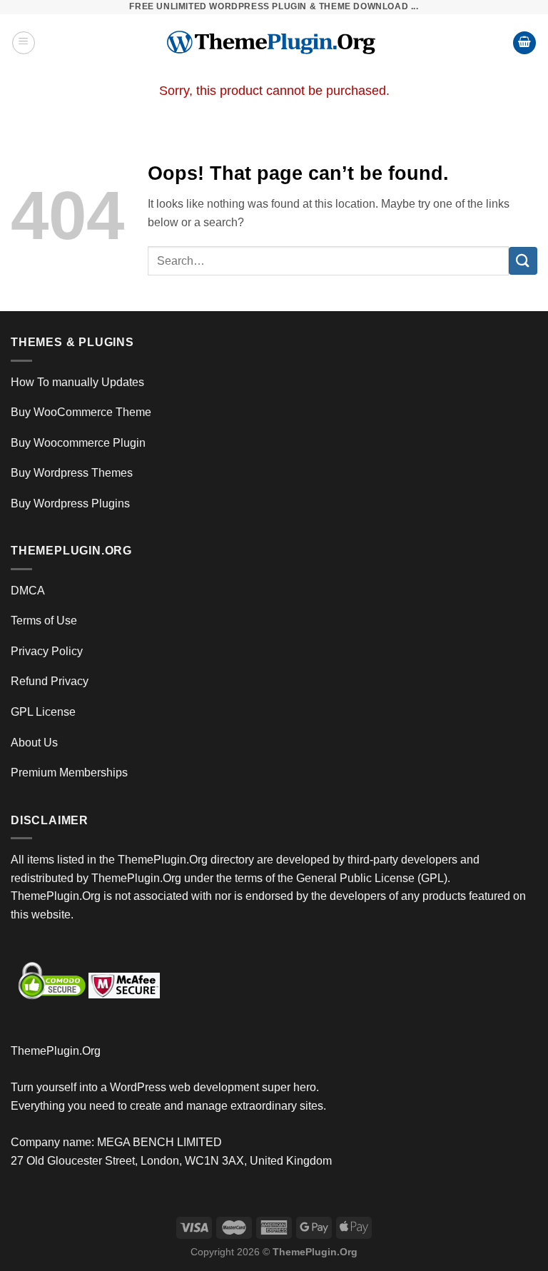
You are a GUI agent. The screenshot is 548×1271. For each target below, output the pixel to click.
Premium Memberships (69, 772)
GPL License (43, 712)
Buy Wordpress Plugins (70, 503)
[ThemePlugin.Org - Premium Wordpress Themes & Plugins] (274, 42)
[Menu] (23, 42)
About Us (34, 742)
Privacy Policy (47, 651)
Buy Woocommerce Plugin (78, 443)
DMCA (28, 590)
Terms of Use (44, 620)
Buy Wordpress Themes (72, 473)
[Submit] (523, 261)
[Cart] (524, 43)
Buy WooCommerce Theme (81, 412)
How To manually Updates (77, 382)
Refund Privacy (49, 681)
